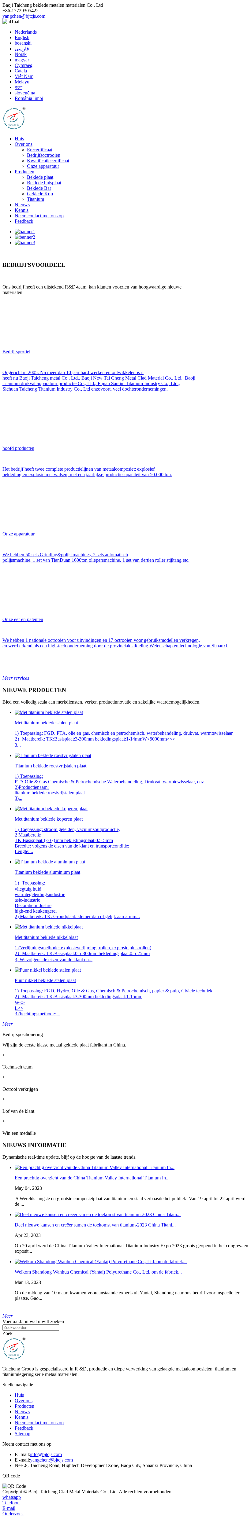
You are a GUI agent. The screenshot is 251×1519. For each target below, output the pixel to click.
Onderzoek (13, 1513)
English (22, 37)
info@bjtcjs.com (46, 1454)
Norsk (21, 54)
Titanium (35, 199)
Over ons (23, 144)
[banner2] (25, 237)
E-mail (8, 1508)
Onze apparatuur (43, 166)
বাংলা (18, 87)
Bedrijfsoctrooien (43, 155)
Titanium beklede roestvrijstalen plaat (50, 765)
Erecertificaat (39, 149)
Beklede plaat (40, 177)
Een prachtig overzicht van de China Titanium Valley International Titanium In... (92, 1177)
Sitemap (22, 1433)
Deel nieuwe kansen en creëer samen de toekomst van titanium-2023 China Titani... (95, 1224)
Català (21, 70)
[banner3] (25, 242)
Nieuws (22, 204)
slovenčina (25, 92)
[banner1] (25, 231)
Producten (24, 171)
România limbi (29, 98)
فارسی (22, 48)
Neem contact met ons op (39, 215)
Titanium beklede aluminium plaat (47, 872)
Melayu (22, 81)
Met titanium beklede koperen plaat (49, 819)
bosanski (23, 43)
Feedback (24, 221)
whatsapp (11, 1497)
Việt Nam (24, 76)
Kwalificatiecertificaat (48, 160)
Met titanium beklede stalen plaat (46, 722)
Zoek (7, 1333)
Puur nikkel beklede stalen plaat (45, 980)
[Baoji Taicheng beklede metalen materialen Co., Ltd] (14, 128)
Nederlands (26, 32)
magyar (22, 59)
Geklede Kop (40, 193)
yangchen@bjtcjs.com (23, 16)
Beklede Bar (39, 188)
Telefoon (11, 1502)
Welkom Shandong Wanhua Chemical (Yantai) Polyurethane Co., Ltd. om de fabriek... (98, 1271)
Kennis (21, 210)
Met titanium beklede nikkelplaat (46, 937)
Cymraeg (23, 65)
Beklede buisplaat (44, 182)
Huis (19, 138)
